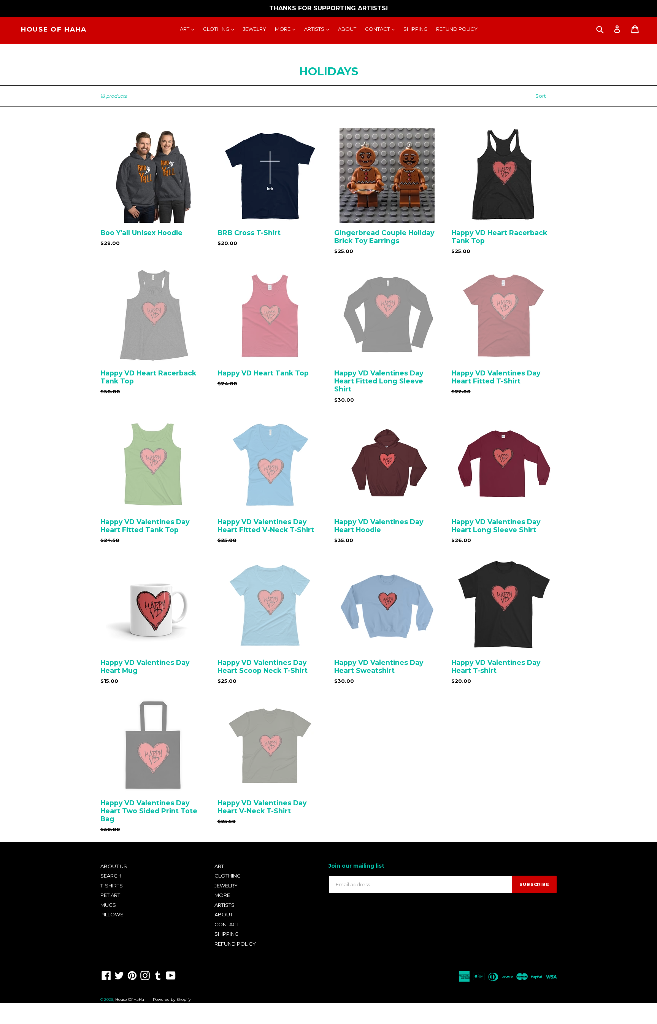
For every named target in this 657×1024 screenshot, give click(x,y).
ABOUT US (113, 866)
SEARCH (110, 876)
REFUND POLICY (457, 29)
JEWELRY (254, 29)
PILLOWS (112, 914)
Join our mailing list (356, 866)
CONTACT (381, 28)
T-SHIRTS (111, 885)
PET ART (110, 895)
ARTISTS (318, 28)
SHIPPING (415, 29)
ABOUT (347, 29)
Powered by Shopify (171, 999)
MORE (287, 28)
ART (189, 28)
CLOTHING (220, 28)
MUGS (108, 905)
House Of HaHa (54, 29)
